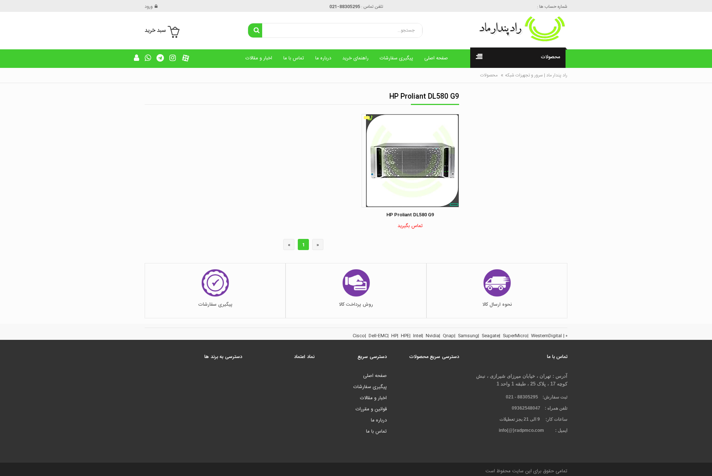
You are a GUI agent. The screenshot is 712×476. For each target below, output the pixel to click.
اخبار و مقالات (258, 58)
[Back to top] (9, 463)
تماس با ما (293, 58)
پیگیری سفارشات (396, 58)
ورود (149, 6)
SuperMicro (515, 335)
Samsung (468, 335)
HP (394, 335)
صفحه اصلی (436, 58)
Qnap (448, 335)
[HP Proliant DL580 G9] (410, 160)
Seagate (490, 335)
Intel (417, 335)
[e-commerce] (519, 29)
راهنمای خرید (355, 58)
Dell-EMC (378, 335)
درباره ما (323, 58)
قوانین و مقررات (371, 409)
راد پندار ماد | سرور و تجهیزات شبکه (536, 75)
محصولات (489, 75)
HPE (405, 335)
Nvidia (432, 335)
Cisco (359, 335)
